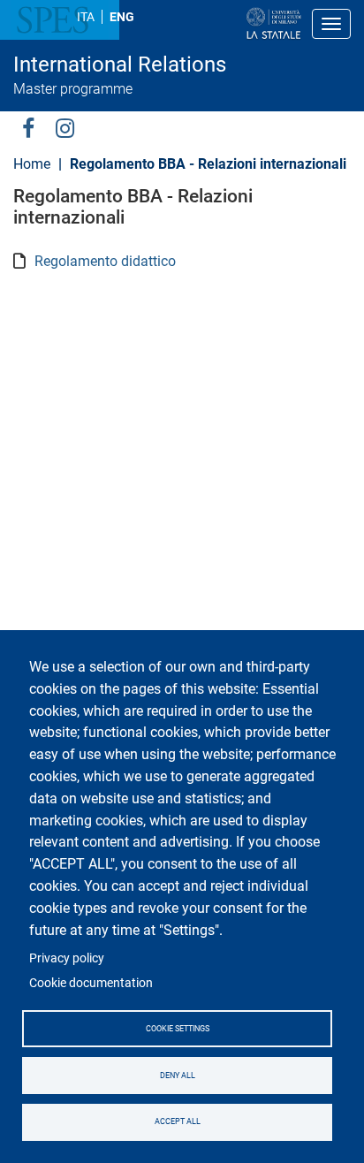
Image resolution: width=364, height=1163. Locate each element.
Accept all (178, 1121)
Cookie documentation (91, 983)
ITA (86, 17)
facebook (28, 126)
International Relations (119, 64)
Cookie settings (177, 1028)
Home (31, 164)
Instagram (65, 126)
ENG (122, 17)
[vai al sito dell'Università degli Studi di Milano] (217, 24)
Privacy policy (66, 958)
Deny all (177, 1075)
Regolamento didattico (105, 261)
